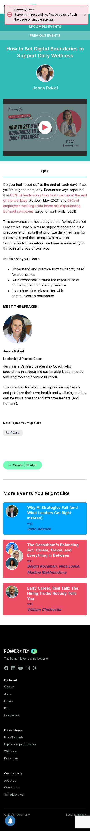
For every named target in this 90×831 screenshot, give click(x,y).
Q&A (45, 171)
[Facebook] (6, 668)
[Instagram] (28, 668)
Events (8, 701)
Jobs (7, 694)
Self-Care (13, 432)
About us (10, 780)
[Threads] (35, 668)
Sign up (9, 687)
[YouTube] (20, 668)
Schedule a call (14, 794)
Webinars (10, 751)
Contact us (11, 787)
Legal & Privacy (76, 814)
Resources (11, 758)
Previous (45, 35)
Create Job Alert (25, 465)
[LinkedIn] (13, 668)
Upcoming (45, 27)
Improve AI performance (20, 744)
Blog (7, 708)
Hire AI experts (13, 737)
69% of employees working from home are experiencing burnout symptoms (42, 205)
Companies (11, 715)
